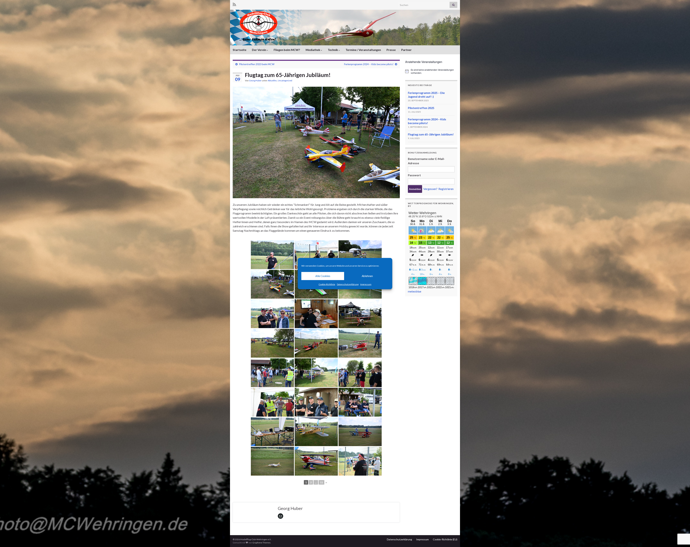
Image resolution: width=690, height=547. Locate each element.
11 (321, 482)
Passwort (414, 175)
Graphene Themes (261, 542)
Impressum (365, 284)
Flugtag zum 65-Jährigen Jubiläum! (431, 134)
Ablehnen (367, 276)
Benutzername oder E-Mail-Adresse (426, 161)
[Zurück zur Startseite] (345, 27)
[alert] (431, 71)
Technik (333, 49)
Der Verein (259, 49)
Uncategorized (285, 80)
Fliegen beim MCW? (287, 49)
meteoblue (414, 291)
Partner (406, 49)
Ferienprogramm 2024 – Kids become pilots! (369, 64)
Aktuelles (272, 80)
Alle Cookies (322, 276)
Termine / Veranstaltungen (363, 49)
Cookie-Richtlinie (327, 284)
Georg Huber (255, 80)
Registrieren (446, 188)
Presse (391, 49)
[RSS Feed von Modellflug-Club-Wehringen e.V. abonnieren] (234, 3)
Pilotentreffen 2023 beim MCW (256, 64)
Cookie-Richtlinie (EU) (445, 539)
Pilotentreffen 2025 (421, 108)
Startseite (239, 49)
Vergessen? (430, 188)
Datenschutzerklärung (347, 284)
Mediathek (313, 49)
